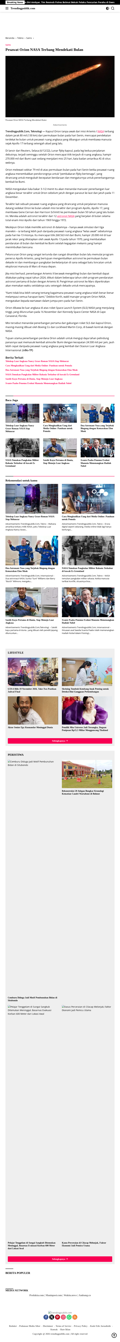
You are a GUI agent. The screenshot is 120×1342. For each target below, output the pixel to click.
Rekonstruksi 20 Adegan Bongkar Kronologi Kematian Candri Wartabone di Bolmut (83, 792)
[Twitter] (51, 1317)
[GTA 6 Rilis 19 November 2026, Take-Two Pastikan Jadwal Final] (33, 672)
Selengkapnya (59, 741)
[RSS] (74, 1317)
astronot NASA (66, 216)
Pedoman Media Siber (29, 1326)
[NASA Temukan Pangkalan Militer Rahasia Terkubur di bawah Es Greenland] (22, 447)
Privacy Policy (81, 1326)
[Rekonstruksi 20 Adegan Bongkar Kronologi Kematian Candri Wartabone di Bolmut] (87, 774)
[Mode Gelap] (107, 8)
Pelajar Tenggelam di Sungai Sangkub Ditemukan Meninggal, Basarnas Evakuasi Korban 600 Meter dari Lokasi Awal (31, 1246)
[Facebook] (45, 1317)
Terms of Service (63, 1326)
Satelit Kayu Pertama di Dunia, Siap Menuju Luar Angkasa (33, 379)
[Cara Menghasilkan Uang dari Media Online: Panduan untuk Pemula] (60, 413)
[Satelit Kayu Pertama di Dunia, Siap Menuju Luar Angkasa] (60, 447)
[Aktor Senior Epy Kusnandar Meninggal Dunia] (33, 710)
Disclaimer (48, 1326)
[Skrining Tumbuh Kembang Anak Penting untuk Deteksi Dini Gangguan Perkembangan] (87, 672)
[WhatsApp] (69, 1317)
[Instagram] (63, 1317)
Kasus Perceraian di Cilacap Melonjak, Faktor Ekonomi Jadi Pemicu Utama (84, 1244)
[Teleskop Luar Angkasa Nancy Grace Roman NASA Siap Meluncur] (22, 413)
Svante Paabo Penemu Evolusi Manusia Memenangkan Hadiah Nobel (38, 383)
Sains (8, 44)
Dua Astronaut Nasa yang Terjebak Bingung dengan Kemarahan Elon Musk (41, 370)
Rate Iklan (65, 1329)
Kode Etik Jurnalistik (100, 1326)
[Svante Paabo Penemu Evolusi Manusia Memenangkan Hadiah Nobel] (98, 447)
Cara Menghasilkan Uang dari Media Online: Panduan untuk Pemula (38, 365)
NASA (101, 131)
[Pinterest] (57, 1317)
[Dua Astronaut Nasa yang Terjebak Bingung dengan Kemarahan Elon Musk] (98, 413)
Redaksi (13, 1326)
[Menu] (7, 8)
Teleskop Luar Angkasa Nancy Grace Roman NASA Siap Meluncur (37, 361)
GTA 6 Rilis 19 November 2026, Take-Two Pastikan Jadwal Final (32, 690)
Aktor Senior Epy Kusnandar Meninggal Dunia (30, 727)
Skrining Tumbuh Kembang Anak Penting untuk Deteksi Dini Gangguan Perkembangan (85, 690)
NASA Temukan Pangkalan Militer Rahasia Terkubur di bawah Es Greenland (42, 374)
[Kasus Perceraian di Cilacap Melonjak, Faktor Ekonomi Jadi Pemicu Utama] (87, 1122)
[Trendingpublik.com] (60, 1312)
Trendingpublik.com (22, 8)
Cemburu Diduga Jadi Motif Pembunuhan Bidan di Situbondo (32, 999)
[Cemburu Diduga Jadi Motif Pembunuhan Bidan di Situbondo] (33, 877)
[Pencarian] (113, 8)
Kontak (54, 1329)
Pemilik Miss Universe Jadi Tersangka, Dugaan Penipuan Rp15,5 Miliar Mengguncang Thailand (85, 728)
